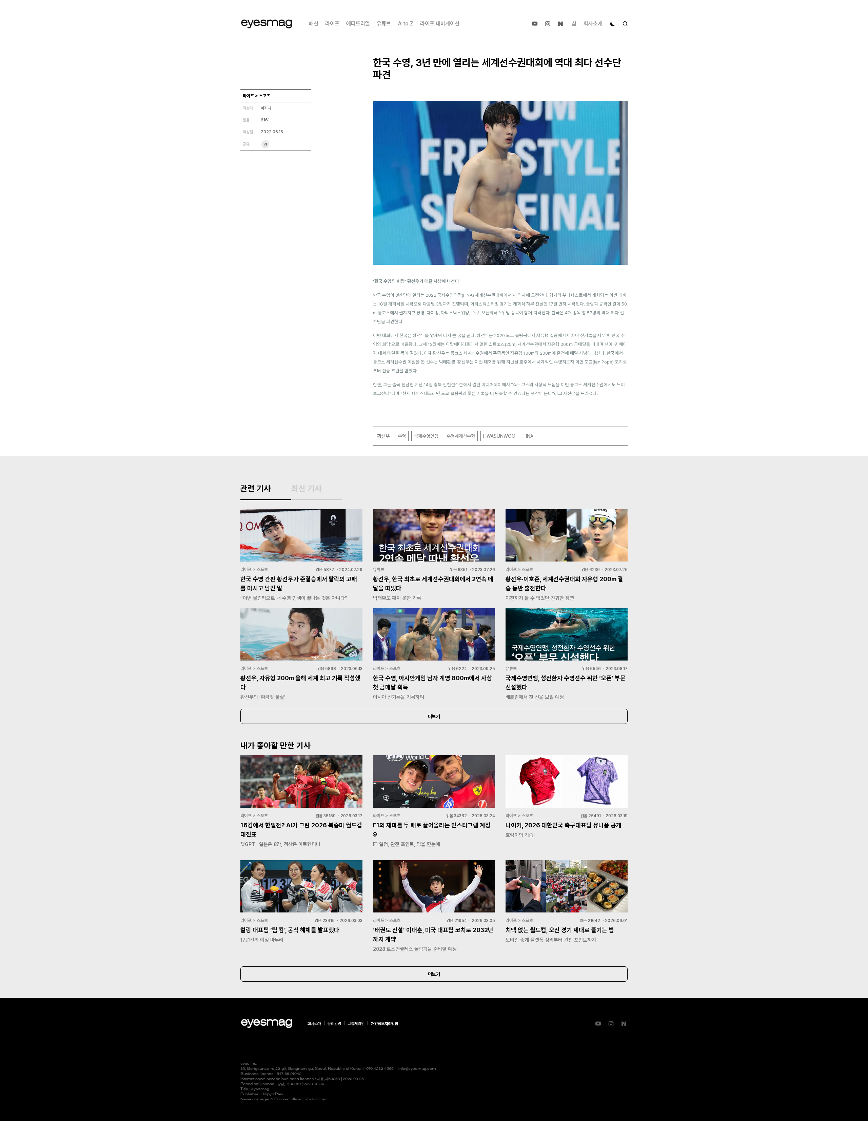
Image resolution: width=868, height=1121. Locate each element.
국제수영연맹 (426, 436)
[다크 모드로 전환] (613, 24)
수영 (402, 436)
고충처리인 (356, 1023)
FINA (528, 436)
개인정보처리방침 (384, 1023)
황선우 (383, 436)
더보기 (434, 716)
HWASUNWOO (499, 436)
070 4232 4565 (380, 1069)
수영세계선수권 (461, 436)
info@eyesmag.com (417, 1069)
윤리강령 (334, 1023)
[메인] (266, 24)
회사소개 (593, 23)
